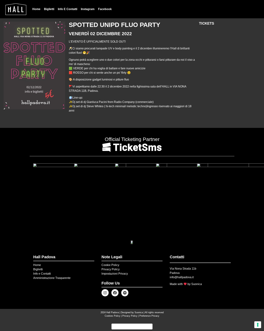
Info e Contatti (67, 9)
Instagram (87, 9)
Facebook (105, 9)
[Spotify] (124, 292)
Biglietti (49, 9)
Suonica (196, 284)
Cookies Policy (112, 315)
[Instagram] (105, 292)
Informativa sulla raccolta (132, 326)
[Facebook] (115, 292)
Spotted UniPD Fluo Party (114, 24)
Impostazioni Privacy (114, 273)
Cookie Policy (110, 265)
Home (36, 9)
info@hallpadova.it (182, 277)
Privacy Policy (110, 269)
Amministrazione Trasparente (52, 277)
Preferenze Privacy (149, 315)
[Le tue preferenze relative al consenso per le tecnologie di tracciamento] (257, 324)
